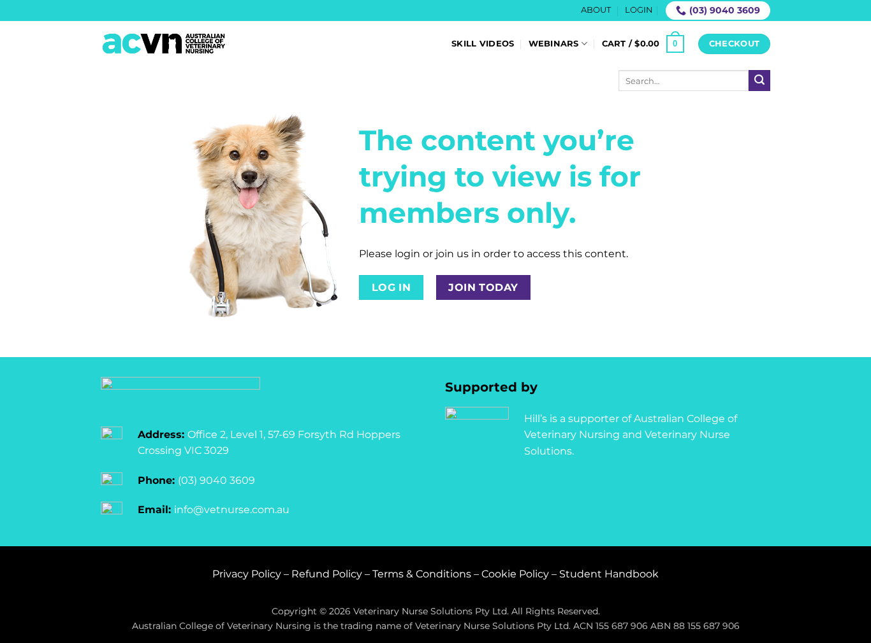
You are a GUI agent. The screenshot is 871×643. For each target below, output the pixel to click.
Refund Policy (326, 574)
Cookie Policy (515, 574)
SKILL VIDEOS (482, 43)
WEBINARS (554, 43)
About (596, 10)
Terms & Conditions (421, 574)
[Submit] (759, 81)
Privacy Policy (246, 574)
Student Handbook (609, 574)
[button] (639, 10)
